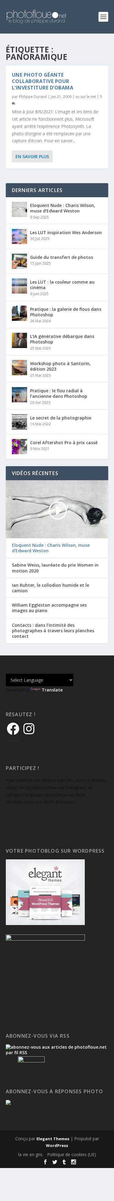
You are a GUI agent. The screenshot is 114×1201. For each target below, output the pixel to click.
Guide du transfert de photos (61, 257)
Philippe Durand (33, 96)
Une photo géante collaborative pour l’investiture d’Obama (43, 81)
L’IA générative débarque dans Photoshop (62, 339)
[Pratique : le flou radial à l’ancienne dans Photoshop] (19, 394)
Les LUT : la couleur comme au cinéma (62, 284)
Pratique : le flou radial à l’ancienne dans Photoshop (58, 393)
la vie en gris (30, 1154)
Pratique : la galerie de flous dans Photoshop (65, 311)
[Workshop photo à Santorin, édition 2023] (19, 367)
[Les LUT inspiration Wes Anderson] (19, 236)
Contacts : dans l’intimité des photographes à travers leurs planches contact (53, 630)
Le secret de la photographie (60, 418)
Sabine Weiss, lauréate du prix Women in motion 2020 (55, 567)
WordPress (57, 1145)
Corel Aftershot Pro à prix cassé (64, 442)
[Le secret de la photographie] (19, 422)
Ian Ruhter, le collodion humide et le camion (50, 587)
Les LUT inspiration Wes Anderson (66, 232)
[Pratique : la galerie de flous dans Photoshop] (19, 313)
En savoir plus (32, 156)
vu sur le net (85, 96)
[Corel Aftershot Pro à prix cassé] (19, 446)
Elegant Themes (52, 1138)
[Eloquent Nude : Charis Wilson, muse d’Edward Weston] (19, 209)
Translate (52, 690)
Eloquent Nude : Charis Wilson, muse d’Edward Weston (62, 208)
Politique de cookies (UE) (71, 1154)
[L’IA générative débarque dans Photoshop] (19, 340)
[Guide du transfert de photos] (19, 261)
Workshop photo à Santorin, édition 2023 (60, 366)
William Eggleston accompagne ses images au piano (49, 607)
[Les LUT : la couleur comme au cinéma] (19, 286)
